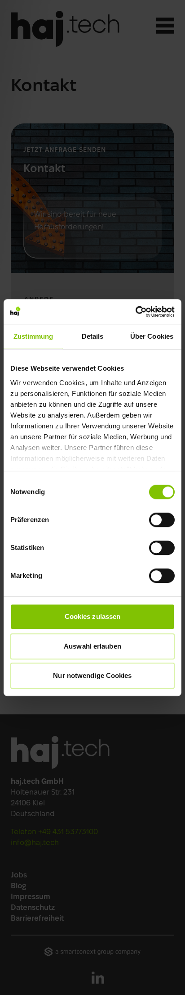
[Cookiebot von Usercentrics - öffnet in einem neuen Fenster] (135, 312)
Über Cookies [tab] (151, 336)
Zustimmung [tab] (33, 336)
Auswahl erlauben (92, 646)
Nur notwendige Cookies (92, 675)
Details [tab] (93, 336)
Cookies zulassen (93, 616)
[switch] (162, 520)
